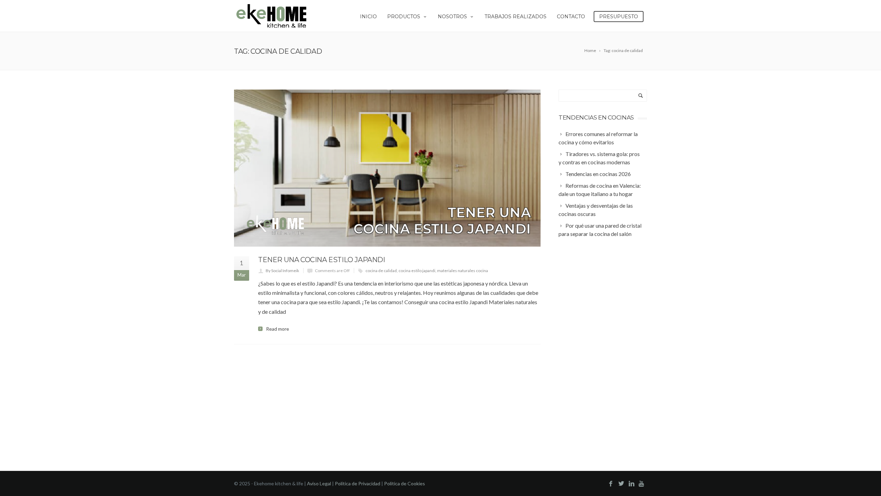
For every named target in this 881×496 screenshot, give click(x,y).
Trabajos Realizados (515, 16)
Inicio (368, 16)
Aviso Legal (319, 483)
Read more (277, 329)
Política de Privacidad (357, 483)
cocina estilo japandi (417, 270)
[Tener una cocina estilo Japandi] (387, 168)
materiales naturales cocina (462, 270)
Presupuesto (618, 16)
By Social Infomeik (282, 270)
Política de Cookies (404, 483)
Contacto (571, 16)
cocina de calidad (381, 270)
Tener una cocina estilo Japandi (321, 260)
